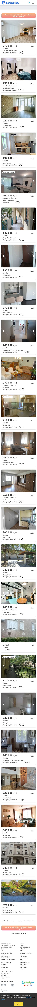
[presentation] (3, 32)
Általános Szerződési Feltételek (8, 945)
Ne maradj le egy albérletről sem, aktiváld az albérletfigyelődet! (18, 15)
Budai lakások (23, 964)
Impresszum (4, 948)
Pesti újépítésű (4, 967)
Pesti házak (4, 966)
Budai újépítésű (23, 967)
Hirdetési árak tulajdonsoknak (8, 959)
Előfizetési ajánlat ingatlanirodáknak (5, 957)
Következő (26, 921)
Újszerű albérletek (5, 973)
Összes (21, 955)
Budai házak (23, 966)
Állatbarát (3, 975)
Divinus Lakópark (24, 958)
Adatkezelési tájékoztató (6, 947)
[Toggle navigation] (33, 2)
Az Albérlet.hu (23, 948)
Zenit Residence (23, 956)
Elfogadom (18, 1004)
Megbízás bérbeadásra (25, 947)
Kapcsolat (22, 945)
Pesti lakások (4, 964)
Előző (7, 921)
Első (3, 921)
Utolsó (33, 921)
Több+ (2, 950)
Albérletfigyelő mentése (19, 933)
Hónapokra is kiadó (5, 977)
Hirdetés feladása (5, 955)
